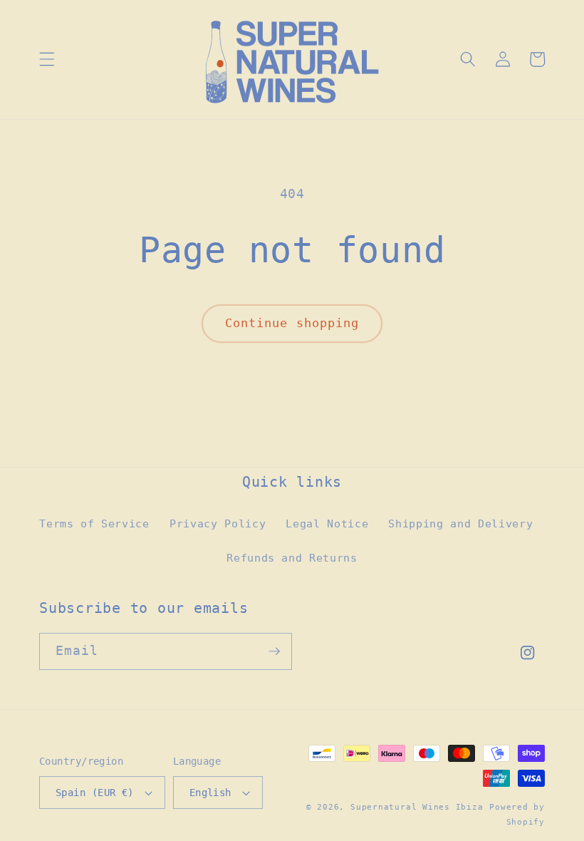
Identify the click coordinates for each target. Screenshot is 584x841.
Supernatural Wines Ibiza (416, 807)
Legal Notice (327, 523)
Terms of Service (94, 523)
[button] (47, 59)
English (210, 792)
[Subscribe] (274, 651)
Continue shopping (292, 323)
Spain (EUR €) (95, 792)
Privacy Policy (218, 523)
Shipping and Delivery (460, 523)
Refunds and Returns (292, 558)
